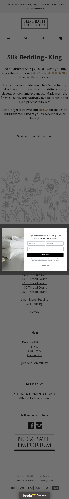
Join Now (45, 255)
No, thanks (45, 266)
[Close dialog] (65, 230)
